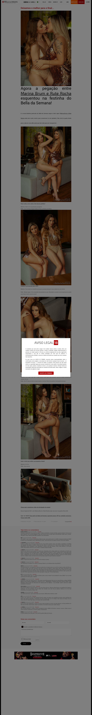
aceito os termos (46, 373)
